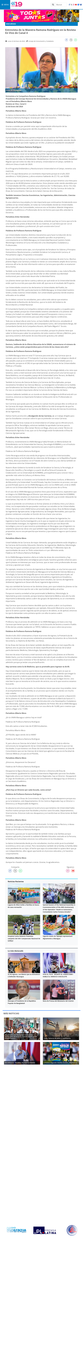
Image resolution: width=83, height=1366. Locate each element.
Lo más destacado (15, 951)
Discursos (11, 24)
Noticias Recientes (16, 881)
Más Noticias (11, 1013)
